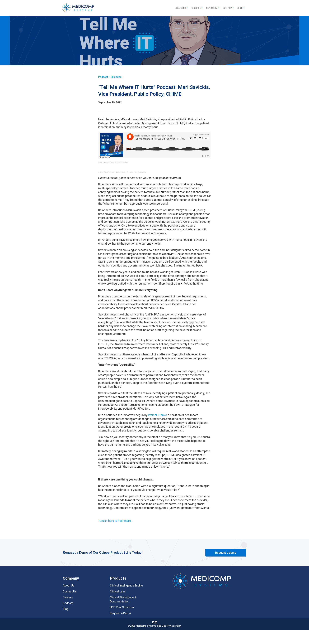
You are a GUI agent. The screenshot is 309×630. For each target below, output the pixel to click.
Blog (65, 609)
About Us (68, 585)
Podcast (68, 603)
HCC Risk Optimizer (122, 607)
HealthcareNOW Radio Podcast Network (113, 162)
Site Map (161, 626)
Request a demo (225, 552)
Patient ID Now (157, 415)
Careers (68, 597)
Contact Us (70, 591)
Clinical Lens (118, 591)
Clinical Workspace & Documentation (123, 599)
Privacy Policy (174, 626)
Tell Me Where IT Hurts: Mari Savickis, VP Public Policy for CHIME (122, 172)
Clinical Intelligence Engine (126, 585)
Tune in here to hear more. (114, 520)
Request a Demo (120, 613)
